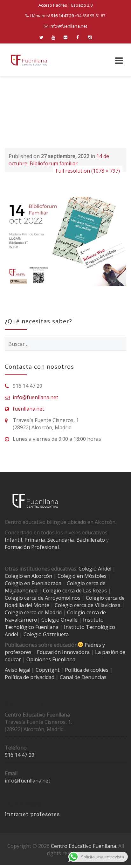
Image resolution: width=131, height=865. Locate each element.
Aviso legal (18, 669)
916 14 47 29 (19, 754)
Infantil (13, 539)
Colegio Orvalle (59, 619)
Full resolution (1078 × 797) (88, 170)
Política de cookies (87, 669)
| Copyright (46, 669)
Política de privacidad (30, 677)
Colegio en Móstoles (82, 575)
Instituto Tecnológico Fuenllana (54, 623)
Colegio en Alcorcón (28, 575)
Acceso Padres (52, 5)
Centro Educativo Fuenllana (83, 845)
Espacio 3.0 (82, 5)
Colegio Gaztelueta (46, 634)
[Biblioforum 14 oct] (65, 241)
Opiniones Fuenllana (50, 659)
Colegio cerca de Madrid (33, 612)
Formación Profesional (32, 547)
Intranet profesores (32, 814)
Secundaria (60, 539)
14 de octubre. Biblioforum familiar (59, 160)
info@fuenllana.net (68, 26)
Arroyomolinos (62, 597)
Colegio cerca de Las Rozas (75, 590)
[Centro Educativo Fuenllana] (29, 60)
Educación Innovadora (63, 652)
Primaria (34, 539)
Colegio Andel (95, 568)
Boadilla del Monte (27, 605)
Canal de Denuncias (83, 677)
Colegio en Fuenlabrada (33, 583)
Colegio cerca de (24, 597)
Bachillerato (90, 539)
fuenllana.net (28, 408)
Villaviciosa (108, 605)
